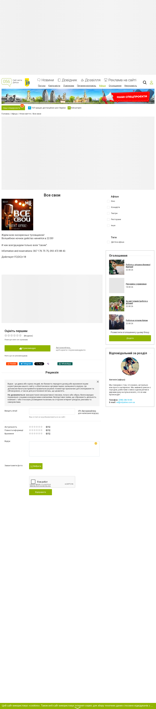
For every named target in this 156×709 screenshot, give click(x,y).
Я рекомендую (29, 348)
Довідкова (68, 85)
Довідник (69, 80)
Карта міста (54, 85)
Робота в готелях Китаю (137, 320)
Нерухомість (130, 85)
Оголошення (115, 85)
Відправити (40, 492)
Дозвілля (93, 80)
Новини (48, 80)
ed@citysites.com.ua (125, 402)
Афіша (102, 85)
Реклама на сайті (122, 80)
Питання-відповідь (86, 85)
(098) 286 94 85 (125, 400)
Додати (130, 338)
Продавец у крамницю (136, 284)
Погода (41, 85)
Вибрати (37, 466)
